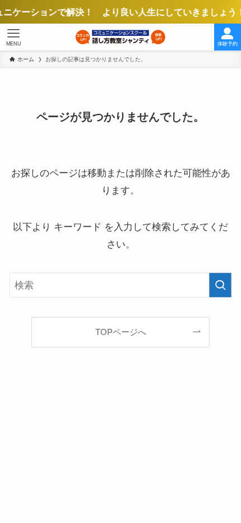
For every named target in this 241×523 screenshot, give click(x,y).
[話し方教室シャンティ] (120, 37)
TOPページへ (120, 332)
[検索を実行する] (220, 285)
